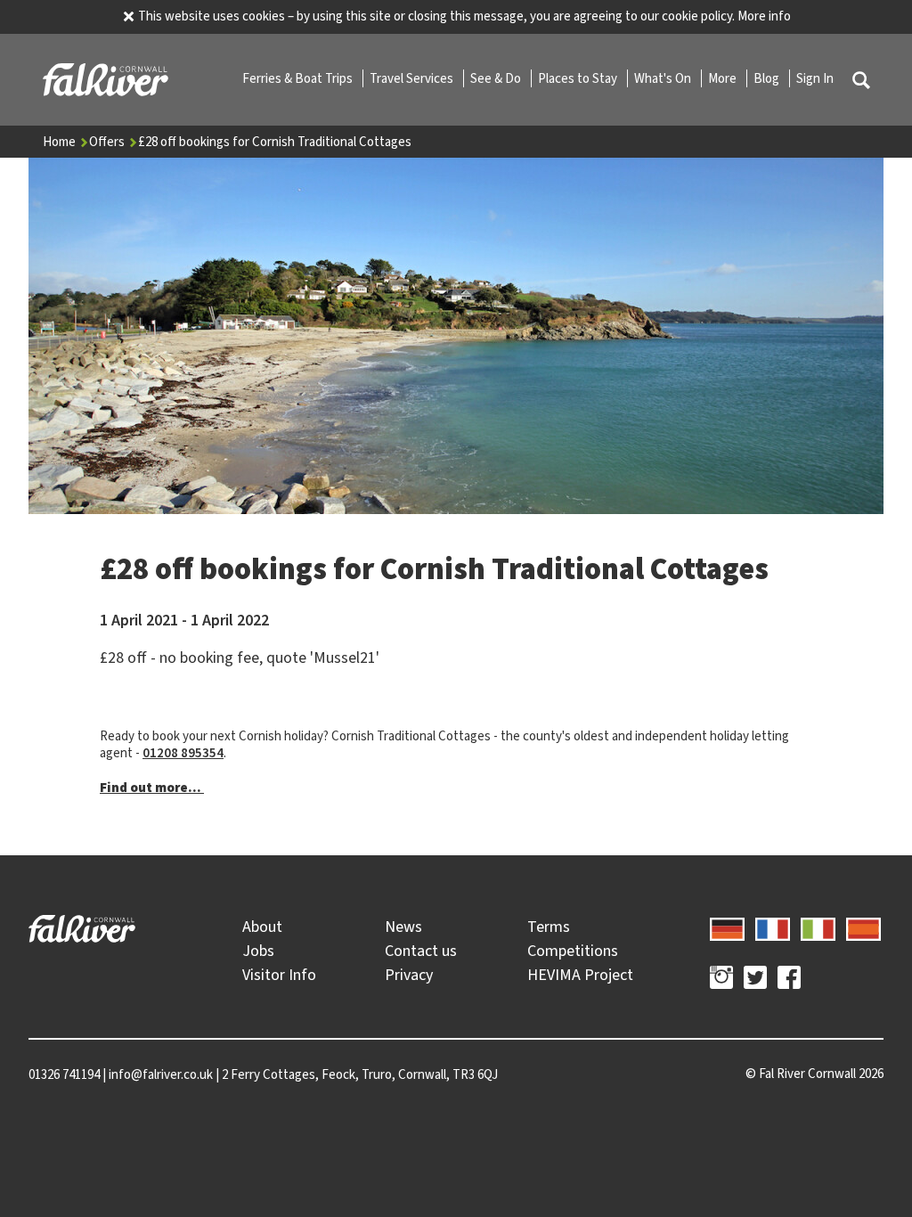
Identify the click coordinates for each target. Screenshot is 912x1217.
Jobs (258, 950)
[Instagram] (721, 980)
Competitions (572, 950)
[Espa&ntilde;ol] (863, 926)
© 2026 (814, 1073)
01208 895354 (183, 753)
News (403, 926)
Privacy (409, 974)
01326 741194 (64, 1074)
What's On (664, 78)
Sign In (815, 78)
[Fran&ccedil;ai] (772, 926)
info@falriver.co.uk (161, 1074)
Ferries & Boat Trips (298, 78)
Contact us (421, 950)
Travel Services (413, 78)
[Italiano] (818, 926)
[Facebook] (789, 980)
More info (764, 16)
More (723, 78)
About (262, 926)
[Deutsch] (727, 926)
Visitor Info (279, 974)
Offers (108, 142)
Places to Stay (579, 78)
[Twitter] (755, 980)
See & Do (497, 78)
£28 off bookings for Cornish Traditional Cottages (274, 142)
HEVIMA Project (580, 974)
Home (60, 142)
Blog (767, 78)
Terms (548, 926)
